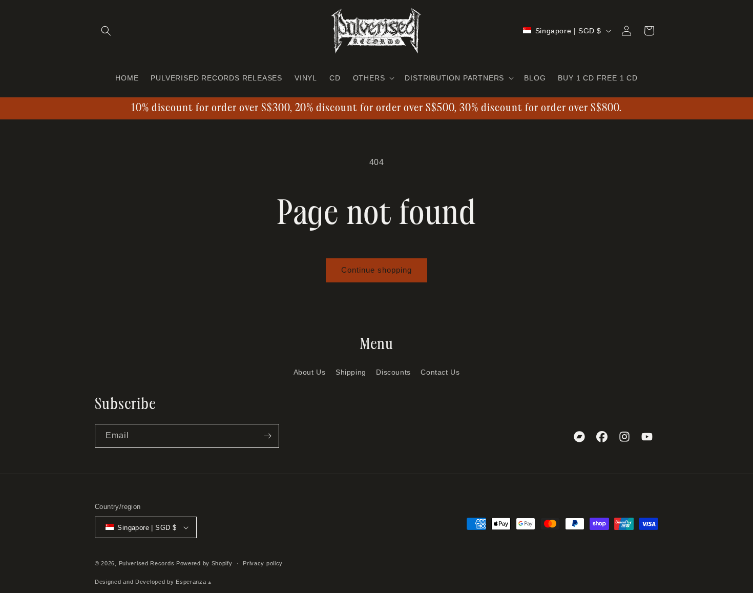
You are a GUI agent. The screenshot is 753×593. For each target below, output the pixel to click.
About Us (310, 372)
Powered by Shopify (204, 563)
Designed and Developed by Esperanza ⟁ (153, 582)
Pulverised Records (147, 563)
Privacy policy (263, 563)
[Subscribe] (267, 436)
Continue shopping (376, 269)
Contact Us (440, 372)
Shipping (351, 372)
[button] (106, 30)
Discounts (393, 372)
